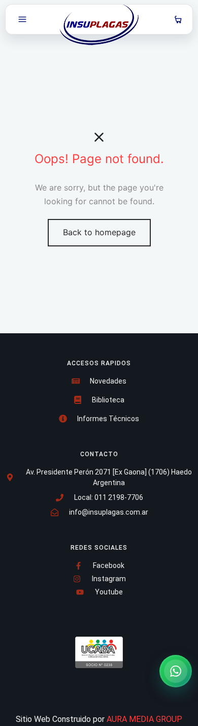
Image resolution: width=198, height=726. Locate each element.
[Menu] (22, 19)
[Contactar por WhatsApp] (175, 671)
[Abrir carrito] (178, 19)
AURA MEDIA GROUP (144, 719)
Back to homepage (99, 232)
